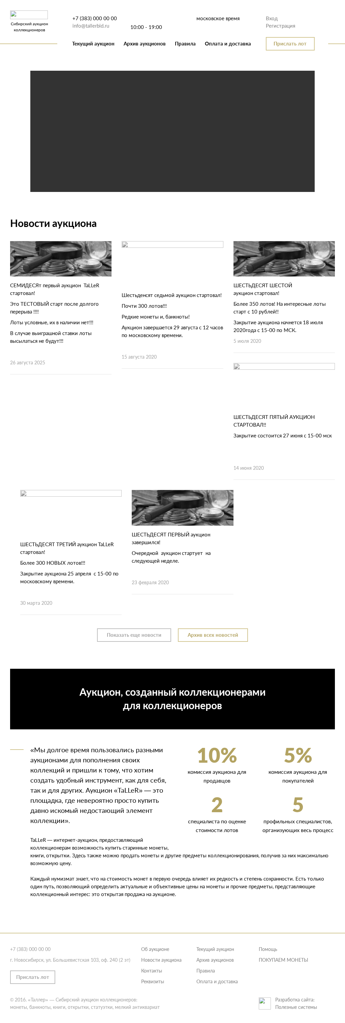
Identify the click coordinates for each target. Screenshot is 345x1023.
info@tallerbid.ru (90, 26)
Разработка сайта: (295, 999)
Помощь (268, 949)
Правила (185, 43)
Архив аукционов (145, 43)
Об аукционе (155, 949)
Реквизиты (152, 981)
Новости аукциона (161, 960)
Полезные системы (296, 1007)
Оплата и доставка (228, 43)
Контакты (151, 971)
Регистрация (280, 26)
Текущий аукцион (93, 43)
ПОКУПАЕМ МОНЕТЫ (283, 960)
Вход (272, 18)
